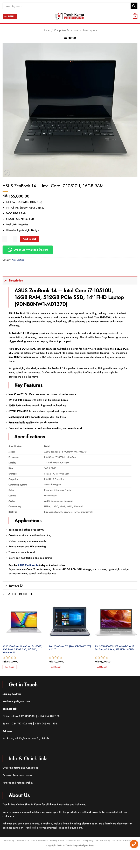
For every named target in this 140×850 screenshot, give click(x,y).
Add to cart (29, 239)
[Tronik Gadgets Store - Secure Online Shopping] (70, 16)
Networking (9, 840)
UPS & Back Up (103, 840)
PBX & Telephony (39, 840)
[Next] (137, 638)
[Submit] (134, 6)
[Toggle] (6, 280)
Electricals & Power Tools (124, 840)
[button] (10, 16)
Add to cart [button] (10, 666)
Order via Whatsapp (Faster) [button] (31, 250)
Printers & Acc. (73, 840)
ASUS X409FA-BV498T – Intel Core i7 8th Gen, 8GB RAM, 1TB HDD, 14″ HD (114, 648)
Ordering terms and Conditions (21, 768)
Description (16, 280)
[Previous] (2, 638)
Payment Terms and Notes (18, 775)
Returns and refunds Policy (18, 783)
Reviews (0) (16, 586)
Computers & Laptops (66, 30)
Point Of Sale (23, 840)
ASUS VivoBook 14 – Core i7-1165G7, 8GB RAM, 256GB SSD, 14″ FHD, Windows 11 (22, 649)
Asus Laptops (90, 30)
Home (46, 30)
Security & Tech (57, 840)
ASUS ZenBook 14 (28, 565)
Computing (88, 840)
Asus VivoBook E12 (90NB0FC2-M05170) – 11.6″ (70, 648)
